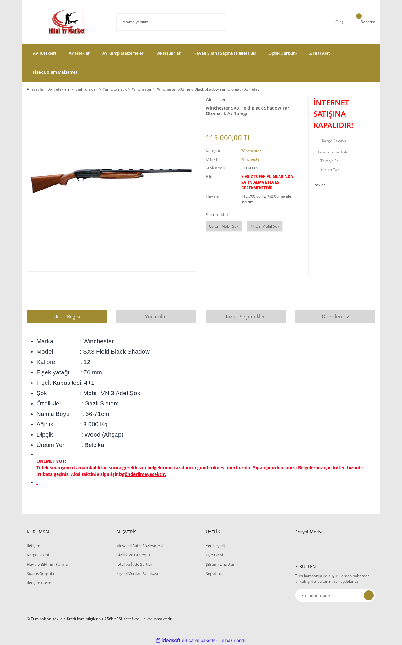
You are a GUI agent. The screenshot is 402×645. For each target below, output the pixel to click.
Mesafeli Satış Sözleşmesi (139, 546)
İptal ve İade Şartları (134, 564)
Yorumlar (156, 316)
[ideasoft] (168, 640)
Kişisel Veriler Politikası (137, 573)
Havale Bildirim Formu (47, 564)
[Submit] (369, 595)
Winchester (215, 99)
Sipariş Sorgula (40, 573)
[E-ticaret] (200, 640)
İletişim (33, 546)
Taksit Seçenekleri (246, 316)
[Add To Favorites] (344, 152)
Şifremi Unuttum (221, 564)
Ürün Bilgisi (66, 316)
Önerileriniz (335, 316)
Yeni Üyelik (216, 546)
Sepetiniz (214, 573)
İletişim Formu (40, 583)
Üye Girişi (214, 555)
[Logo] (66, 22)
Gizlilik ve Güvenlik (133, 555)
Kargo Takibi (38, 555)
